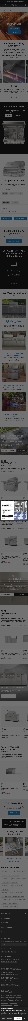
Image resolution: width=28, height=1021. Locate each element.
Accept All (17, 1018)
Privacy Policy (24, 1014)
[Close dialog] (26, 502)
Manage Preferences (7, 1018)
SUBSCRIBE (7, 515)
